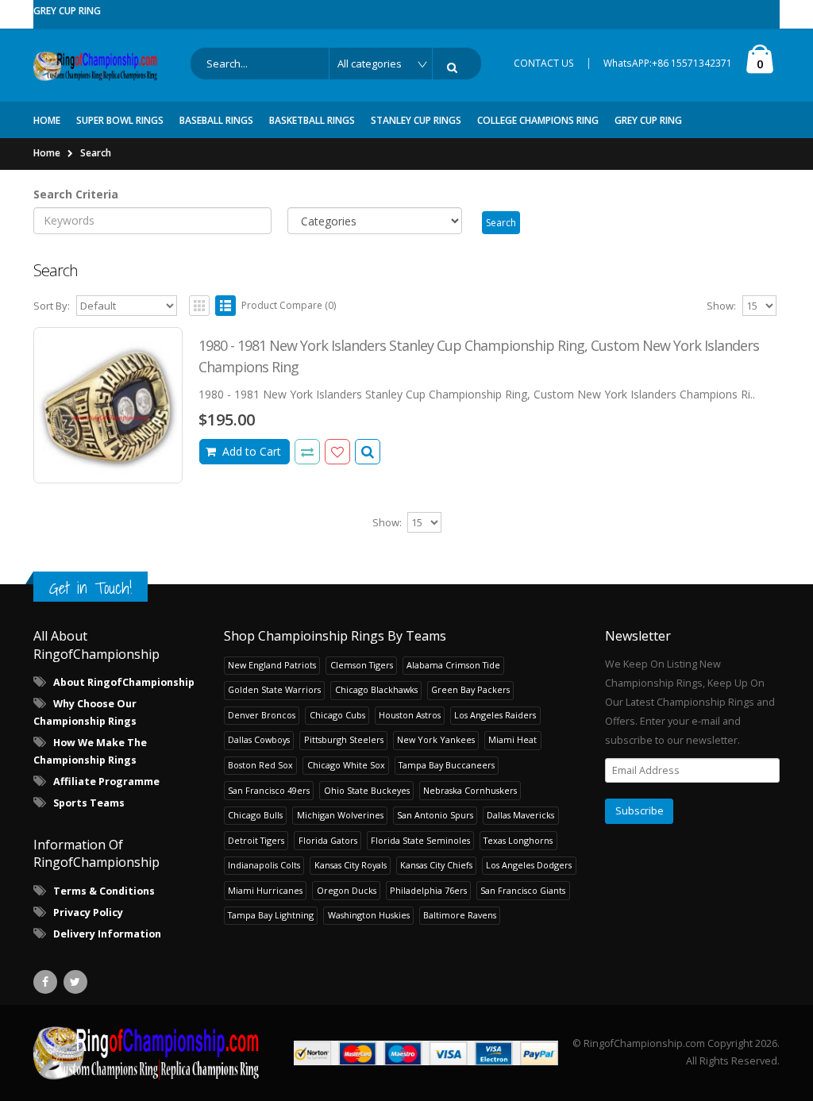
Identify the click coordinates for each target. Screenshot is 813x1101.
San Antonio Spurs (435, 815)
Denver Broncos (261, 715)
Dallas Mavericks (520, 815)
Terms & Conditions (104, 891)
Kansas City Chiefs (436, 865)
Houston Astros (410, 715)
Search (95, 153)
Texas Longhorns (518, 840)
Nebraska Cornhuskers (470, 790)
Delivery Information (107, 934)
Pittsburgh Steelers (343, 739)
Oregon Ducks (346, 890)
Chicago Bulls (255, 815)
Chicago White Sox (346, 765)
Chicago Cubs (337, 715)
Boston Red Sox (260, 765)
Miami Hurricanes (265, 890)
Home (46, 153)
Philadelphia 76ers (428, 890)
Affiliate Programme (106, 781)
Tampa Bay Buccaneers (447, 765)
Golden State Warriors (274, 689)
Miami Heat (512, 739)
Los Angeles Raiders (495, 715)
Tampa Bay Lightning (271, 915)
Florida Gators (328, 840)
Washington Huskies (369, 915)
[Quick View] (367, 451)
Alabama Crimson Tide (453, 665)
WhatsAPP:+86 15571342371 (667, 63)
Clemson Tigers (361, 665)
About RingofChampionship (124, 682)
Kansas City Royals (350, 865)
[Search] (455, 67)
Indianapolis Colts (264, 865)
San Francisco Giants (522, 890)
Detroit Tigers (256, 840)
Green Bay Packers (470, 689)
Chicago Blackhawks (376, 689)
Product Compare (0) (288, 305)
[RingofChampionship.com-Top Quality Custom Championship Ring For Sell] (147, 1053)
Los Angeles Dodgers (529, 865)
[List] (225, 305)
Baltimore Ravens (459, 915)
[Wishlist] (337, 451)
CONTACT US (544, 63)
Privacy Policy (88, 912)
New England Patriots (272, 665)
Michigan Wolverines (340, 815)
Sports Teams (89, 803)
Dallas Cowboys (259, 739)
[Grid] (199, 305)
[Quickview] (307, 451)
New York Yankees (436, 739)
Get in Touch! (90, 588)
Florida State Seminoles (420, 840)
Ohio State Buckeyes (367, 790)
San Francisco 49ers (269, 790)
